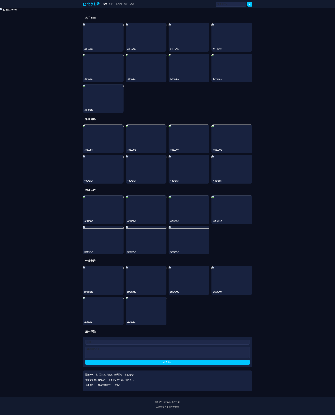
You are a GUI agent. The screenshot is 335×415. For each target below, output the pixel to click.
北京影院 (93, 4)
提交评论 (167, 362)
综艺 (126, 4)
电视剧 (118, 4)
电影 (111, 4)
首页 (105, 4)
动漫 (132, 4)
